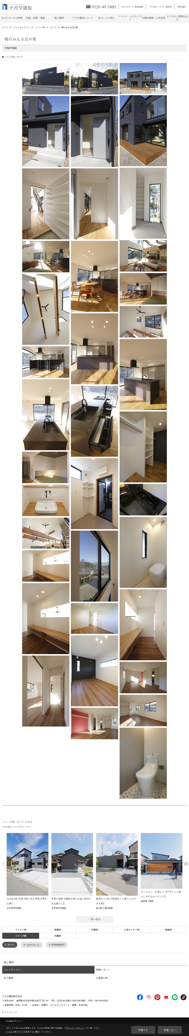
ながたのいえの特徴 (11, 18)
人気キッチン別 (131, 929)
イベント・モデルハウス (130, 18)
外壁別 (94, 929)
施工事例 (59, 18)
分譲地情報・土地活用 (153, 18)
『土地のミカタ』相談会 (160, 6)
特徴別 (57, 929)
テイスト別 (20, 929)
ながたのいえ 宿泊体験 (132, 6)
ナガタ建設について (82, 18)
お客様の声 (102, 978)
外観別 (57, 935)
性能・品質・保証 (35, 18)
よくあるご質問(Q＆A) (177, 18)
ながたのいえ (32, 944)
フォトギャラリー (13, 969)
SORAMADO (58, 944)
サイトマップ (10, 1012)
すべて (11, 944)
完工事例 (8, 978)
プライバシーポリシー (74, 1028)
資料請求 (182, 6)
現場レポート (103, 969)
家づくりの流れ (106, 18)
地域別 (168, 929)
